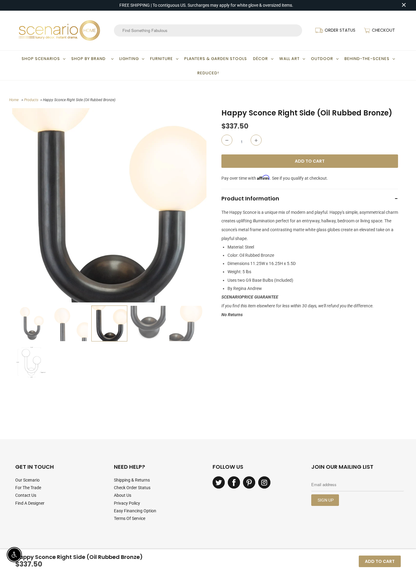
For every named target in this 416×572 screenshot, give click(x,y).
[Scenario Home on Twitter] (219, 482)
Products (31, 100)
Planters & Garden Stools (215, 59)
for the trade (28, 487)
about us (122, 495)
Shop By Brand (89, 59)
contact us (25, 495)
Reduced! (208, 73)
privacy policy (127, 503)
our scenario (27, 480)
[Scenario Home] (59, 30)
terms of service (129, 518)
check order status (132, 487)
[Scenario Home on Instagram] (264, 482)
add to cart (380, 561)
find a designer (29, 503)
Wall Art (289, 59)
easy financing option (135, 510)
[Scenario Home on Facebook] (234, 482)
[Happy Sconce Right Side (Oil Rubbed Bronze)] (109, 205)
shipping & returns (132, 480)
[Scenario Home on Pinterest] (249, 482)
